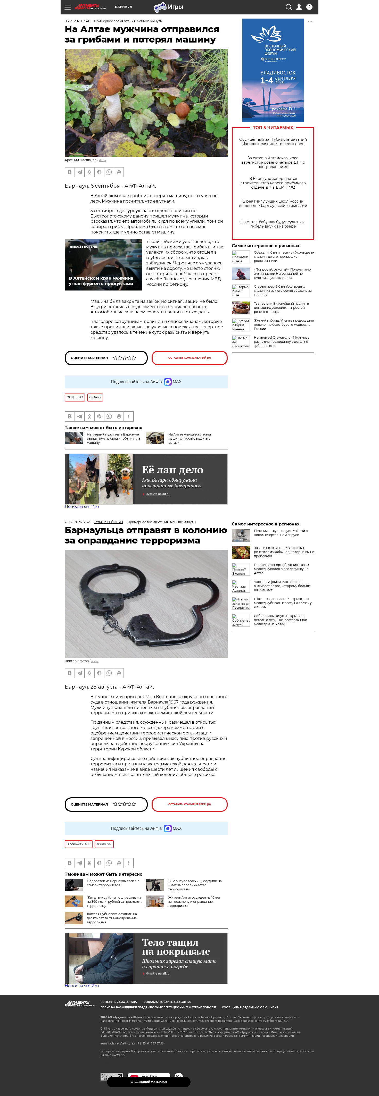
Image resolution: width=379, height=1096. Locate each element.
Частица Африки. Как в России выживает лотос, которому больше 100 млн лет (282, 586)
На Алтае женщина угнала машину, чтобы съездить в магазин (189, 438)
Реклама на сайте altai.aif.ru (167, 1002)
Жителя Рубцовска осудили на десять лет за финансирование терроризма (112, 918)
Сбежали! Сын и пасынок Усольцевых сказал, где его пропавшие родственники (284, 256)
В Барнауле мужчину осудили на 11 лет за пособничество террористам (195, 885)
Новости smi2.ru (82, 506)
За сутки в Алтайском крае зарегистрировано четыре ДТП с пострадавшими (273, 162)
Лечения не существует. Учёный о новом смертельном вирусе (281, 533)
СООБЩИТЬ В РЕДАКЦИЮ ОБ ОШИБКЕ (250, 1007)
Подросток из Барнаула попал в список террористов (113, 883)
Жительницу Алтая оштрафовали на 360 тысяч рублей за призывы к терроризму (114, 902)
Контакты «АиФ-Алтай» (119, 1002)
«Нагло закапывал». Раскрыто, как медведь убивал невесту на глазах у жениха (283, 603)
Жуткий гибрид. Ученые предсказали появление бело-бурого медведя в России (284, 325)
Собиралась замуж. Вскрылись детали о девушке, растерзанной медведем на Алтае (280, 620)
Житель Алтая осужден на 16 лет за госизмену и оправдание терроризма (194, 902)
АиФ (102, 160)
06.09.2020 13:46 (77, 21)
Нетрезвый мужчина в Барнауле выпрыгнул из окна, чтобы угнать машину (114, 438)
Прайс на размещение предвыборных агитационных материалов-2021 (158, 1007)
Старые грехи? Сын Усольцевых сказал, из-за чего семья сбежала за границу (283, 291)
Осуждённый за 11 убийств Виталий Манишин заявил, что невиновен (273, 141)
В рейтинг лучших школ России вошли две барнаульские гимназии (273, 203)
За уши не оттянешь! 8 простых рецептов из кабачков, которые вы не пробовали (284, 552)
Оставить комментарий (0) (189, 357)
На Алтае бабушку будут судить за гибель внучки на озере (273, 224)
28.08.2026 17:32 (77, 522)
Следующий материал (149, 1082)
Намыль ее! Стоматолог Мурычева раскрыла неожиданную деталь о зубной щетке (281, 342)
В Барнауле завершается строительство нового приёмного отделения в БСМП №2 (273, 183)
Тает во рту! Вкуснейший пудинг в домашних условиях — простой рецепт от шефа (281, 308)
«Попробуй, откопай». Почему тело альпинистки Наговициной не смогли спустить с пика (282, 273)
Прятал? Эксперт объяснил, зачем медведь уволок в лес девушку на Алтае (281, 569)
